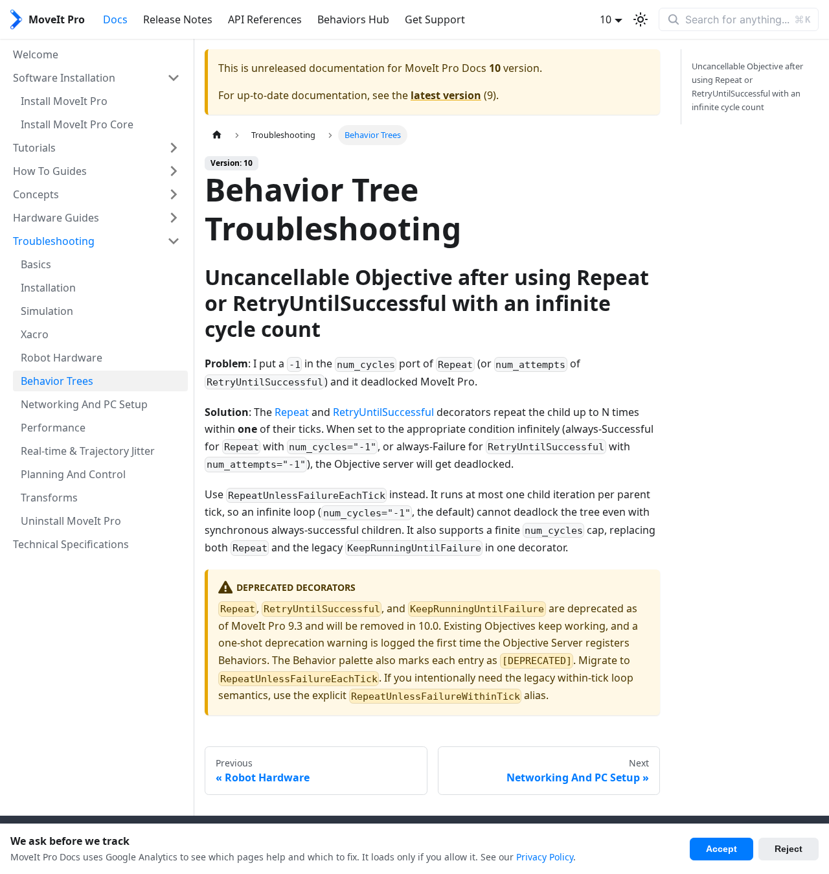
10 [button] (605, 19)
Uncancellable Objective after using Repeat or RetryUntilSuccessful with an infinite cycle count (747, 86)
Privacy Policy (544, 857)
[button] (96, 77)
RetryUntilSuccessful (383, 412)
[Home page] (217, 135)
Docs (115, 19)
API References (265, 19)
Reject (788, 849)
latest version (446, 95)
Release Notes (177, 19)
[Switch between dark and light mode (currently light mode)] (640, 19)
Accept (721, 849)
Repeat (292, 412)
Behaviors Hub (353, 19)
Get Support (435, 19)
